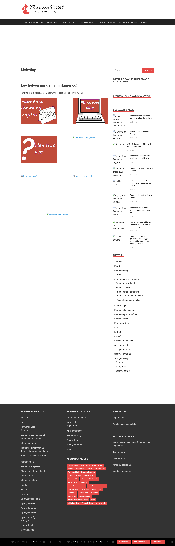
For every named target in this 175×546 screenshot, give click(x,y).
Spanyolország (107, 22)
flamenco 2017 (100, 469)
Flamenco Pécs (73, 479)
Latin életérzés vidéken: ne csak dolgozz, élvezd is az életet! (141, 183)
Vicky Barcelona (73, 503)
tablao (93, 500)
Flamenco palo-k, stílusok (126, 314)
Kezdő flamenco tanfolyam (129, 300)
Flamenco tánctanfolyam (127, 292)
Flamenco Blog (88, 22)
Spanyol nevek (121, 345)
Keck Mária (83, 482)
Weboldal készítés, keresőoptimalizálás (131, 442)
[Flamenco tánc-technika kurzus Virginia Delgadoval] (120, 116)
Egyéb (117, 266)
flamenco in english (74, 475)
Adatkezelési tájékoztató (124, 424)
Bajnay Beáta (85, 465)
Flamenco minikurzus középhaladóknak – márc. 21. (140, 210)
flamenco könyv (89, 475)
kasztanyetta (72, 482)
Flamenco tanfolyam (33, 22)
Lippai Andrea (92, 486)
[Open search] (153, 22)
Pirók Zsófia (72, 493)
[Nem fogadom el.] (172, 542)
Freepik (31, 277)
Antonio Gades (73, 465)
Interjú (117, 327)
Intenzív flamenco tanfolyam (130, 295)
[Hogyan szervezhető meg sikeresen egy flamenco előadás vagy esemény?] (120, 222)
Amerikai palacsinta (122, 465)
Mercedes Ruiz (73, 489)
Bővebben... (158, 542)
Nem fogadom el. (141, 542)
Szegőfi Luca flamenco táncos (78, 500)
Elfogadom (123, 542)
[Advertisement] (87, 46)
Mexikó (117, 336)
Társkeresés (119, 452)
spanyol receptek (84, 496)
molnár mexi (85, 489)
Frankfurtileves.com (122, 471)
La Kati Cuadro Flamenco (76, 486)
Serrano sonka (84, 493)
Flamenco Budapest (88, 472)
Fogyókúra (118, 445)
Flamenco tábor (122, 287)
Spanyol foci (121, 366)
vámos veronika (100, 503)
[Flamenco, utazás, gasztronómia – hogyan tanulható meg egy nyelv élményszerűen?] (120, 236)
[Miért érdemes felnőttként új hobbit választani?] (119, 144)
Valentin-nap (119, 458)
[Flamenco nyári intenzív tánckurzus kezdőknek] (120, 156)
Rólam (144, 22)
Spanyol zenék (122, 371)
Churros (89, 469)
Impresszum (119, 417)
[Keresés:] (133, 70)
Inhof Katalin (93, 479)
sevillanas (94, 493)
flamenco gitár (121, 305)
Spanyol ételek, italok (124, 341)
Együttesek (72, 425)
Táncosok (52, 22)
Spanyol (119, 362)
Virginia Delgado (87, 503)
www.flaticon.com (42, 277)
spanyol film (72, 496)
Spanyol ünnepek (122, 354)
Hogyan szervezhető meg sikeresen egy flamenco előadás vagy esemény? (140, 224)
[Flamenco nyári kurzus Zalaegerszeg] (120, 132)
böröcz (70, 469)
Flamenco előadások (125, 283)
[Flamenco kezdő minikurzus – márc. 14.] (120, 195)
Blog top (119, 274)
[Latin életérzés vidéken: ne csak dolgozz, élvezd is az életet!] (120, 181)
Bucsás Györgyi (97, 465)
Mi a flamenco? (70, 22)
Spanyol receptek (128, 22)
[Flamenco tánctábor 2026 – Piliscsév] (120, 168)
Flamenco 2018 (73, 472)
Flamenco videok (122, 323)
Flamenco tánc (121, 319)
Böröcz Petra (79, 469)
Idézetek (84, 479)
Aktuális (118, 261)
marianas (103, 486)
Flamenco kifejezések (124, 310)
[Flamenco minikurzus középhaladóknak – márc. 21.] (120, 208)
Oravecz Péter (97, 489)
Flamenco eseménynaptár (126, 279)
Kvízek (117, 332)
